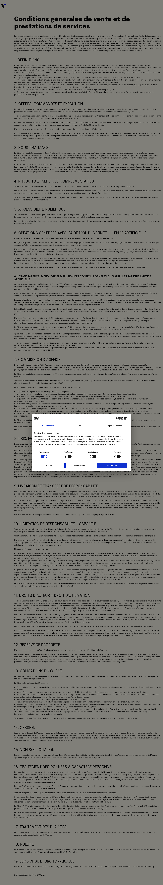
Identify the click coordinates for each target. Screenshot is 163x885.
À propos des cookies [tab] (113, 426)
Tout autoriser (112, 465)
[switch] (68, 456)
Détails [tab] (80, 426)
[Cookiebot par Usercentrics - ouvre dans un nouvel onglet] (117, 418)
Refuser (49, 465)
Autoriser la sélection (80, 465)
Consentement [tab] (48, 426)
